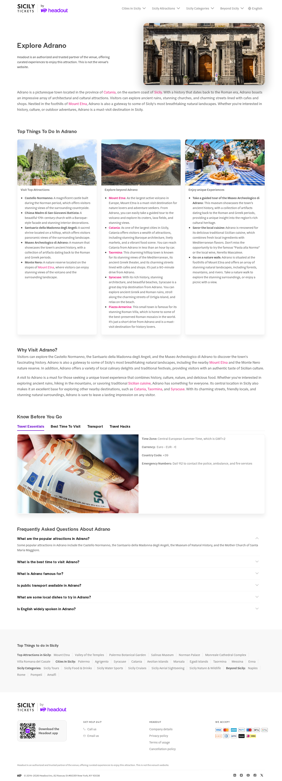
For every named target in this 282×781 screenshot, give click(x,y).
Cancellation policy (162, 749)
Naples (253, 668)
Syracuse (115, 277)
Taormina (115, 252)
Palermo (84, 661)
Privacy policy (158, 736)
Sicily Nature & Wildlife (205, 668)
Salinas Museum (162, 655)
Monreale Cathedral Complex (225, 655)
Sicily (158, 92)
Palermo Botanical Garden (127, 655)
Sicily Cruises (137, 668)
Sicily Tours (51, 668)
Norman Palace (189, 655)
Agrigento (102, 661)
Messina (237, 661)
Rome (21, 674)
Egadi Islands (199, 661)
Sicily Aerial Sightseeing (168, 668)
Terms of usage (159, 742)
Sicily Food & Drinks (78, 668)
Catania (110, 92)
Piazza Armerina (120, 306)
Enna (252, 661)
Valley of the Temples (89, 655)
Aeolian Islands (157, 661)
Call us (91, 729)
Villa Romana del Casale (33, 661)
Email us (93, 736)
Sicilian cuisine (139, 383)
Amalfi (51, 674)
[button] (134, 8)
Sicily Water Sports (110, 668)
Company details (161, 729)
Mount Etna (78, 103)
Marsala (179, 661)
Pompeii (36, 674)
